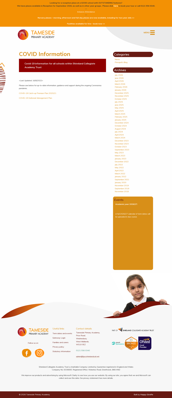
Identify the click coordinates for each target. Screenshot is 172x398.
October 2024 (121, 126)
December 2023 (122, 141)
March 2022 (120, 173)
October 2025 (121, 99)
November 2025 (122, 96)
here (116, 6)
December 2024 (122, 123)
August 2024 (120, 129)
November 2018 (122, 191)
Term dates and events (62, 333)
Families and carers (60, 342)
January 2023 (120, 158)
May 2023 (119, 152)
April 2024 (119, 135)
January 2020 (120, 182)
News (117, 59)
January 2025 (120, 120)
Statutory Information (62, 351)
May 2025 (119, 108)
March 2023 (120, 155)
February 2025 (121, 117)
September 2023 (122, 149)
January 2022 (120, 176)
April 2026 (119, 81)
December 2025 (122, 93)
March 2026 (120, 84)
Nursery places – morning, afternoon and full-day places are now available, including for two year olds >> (86, 18)
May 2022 (119, 167)
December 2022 (122, 161)
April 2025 (119, 111)
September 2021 (122, 179)
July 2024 (119, 132)
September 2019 (122, 188)
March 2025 (120, 114)
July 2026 (119, 75)
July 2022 (119, 164)
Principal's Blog (121, 62)
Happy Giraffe (146, 394)
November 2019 (122, 185)
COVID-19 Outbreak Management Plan (35, 98)
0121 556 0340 (83, 350)
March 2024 (120, 137)
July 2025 (119, 102)
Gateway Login (59, 338)
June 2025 (119, 105)
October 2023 (121, 146)
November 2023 (122, 144)
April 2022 (119, 170)
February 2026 (121, 87)
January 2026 (120, 90)
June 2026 (119, 78)
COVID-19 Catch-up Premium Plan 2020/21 (37, 93)
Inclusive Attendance (86, 12)
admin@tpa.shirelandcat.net (87, 356)
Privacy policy (58, 347)
